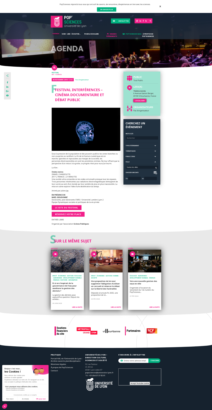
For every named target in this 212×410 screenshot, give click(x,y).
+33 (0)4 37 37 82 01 (97, 375)
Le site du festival (66, 207)
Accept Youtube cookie (140, 383)
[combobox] (142, 167)
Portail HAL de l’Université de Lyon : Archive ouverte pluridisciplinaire (66, 359)
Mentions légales (58, 364)
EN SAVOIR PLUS (106, 9)
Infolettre (123, 21)
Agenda (55, 34)
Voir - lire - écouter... (71, 34)
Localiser (140, 101)
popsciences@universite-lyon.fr (99, 372)
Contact (54, 370)
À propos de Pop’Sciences (148, 35)
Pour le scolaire (91, 34)
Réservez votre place (68, 214)
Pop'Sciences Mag (133, 34)
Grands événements (111, 35)
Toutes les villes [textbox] (132, 167)
